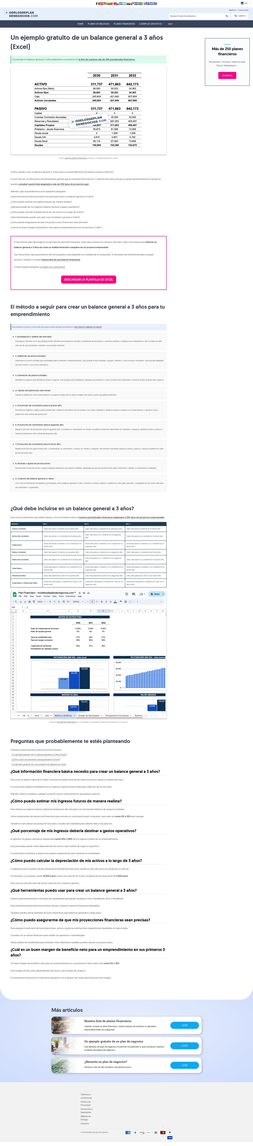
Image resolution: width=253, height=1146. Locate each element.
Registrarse (232, 10)
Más (170, 24)
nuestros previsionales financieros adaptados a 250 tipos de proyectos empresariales (121, 517)
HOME (80, 24)
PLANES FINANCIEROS (124, 24)
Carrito (242, 16)
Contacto (85, 1123)
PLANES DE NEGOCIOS (98, 24)
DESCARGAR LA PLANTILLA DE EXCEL (88, 280)
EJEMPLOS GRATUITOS (150, 24)
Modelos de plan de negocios (97, 1132)
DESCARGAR (227, 75)
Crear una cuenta (243, 10)
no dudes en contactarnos (52, 266)
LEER (185, 1025)
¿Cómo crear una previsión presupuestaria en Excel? (36, 759)
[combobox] (199, 16)
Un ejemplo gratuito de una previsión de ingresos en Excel (39, 764)
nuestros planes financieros (75, 158)
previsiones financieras (66, 722)
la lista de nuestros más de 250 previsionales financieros (107, 59)
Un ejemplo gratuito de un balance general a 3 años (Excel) (39, 754)
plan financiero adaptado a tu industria (88, 327)
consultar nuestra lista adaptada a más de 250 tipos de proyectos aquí (53, 184)
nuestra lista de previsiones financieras (60, 259)
